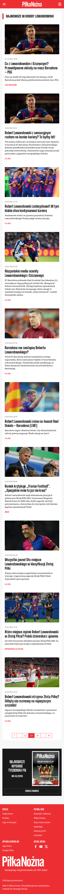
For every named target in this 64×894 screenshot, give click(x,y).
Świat (7, 512)
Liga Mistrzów (11, 85)
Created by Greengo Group (14, 888)
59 (49, 735)
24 (37, 735)
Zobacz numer (32, 790)
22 (25, 735)
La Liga (8, 159)
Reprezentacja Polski (14, 649)
